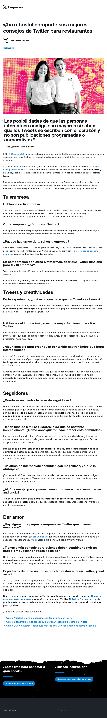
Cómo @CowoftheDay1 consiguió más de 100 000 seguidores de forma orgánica (51, 625)
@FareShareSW (38, 536)
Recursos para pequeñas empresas (74, 679)
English (61, 710)
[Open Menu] (100, 7)
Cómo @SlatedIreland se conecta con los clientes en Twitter (39, 617)
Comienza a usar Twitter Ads (19, 683)
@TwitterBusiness (80, 599)
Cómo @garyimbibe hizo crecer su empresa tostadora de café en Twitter (46, 621)
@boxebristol (17, 154)
